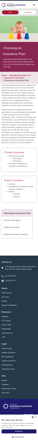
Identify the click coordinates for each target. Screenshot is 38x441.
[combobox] (33, 417)
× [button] (35, 417)
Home (4, 75)
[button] (19, 437)
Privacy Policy (7, 348)
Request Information (9, 305)
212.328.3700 (10, 276)
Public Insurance (13, 180)
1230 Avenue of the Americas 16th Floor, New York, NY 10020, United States (20, 267)
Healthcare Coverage (14, 78)
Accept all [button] (19, 431)
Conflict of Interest (9, 361)
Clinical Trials (6, 325)
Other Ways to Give (9, 388)
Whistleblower (7, 365)
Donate (4, 380)
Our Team (5, 297)
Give (10, 12)
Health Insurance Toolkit (16, 234)
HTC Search (6, 321)
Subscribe (27, 12)
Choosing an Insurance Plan (17, 213)
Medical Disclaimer (9, 352)
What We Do (7, 293)
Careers (4, 301)
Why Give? (6, 393)
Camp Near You (7, 333)
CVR (3, 337)
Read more (9, 427)
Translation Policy (8, 369)
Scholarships (6, 329)
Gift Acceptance (8, 357)
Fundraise (5, 384)
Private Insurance (14, 152)
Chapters (5, 316)
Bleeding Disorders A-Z (20, 75)
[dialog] (19, 428)
